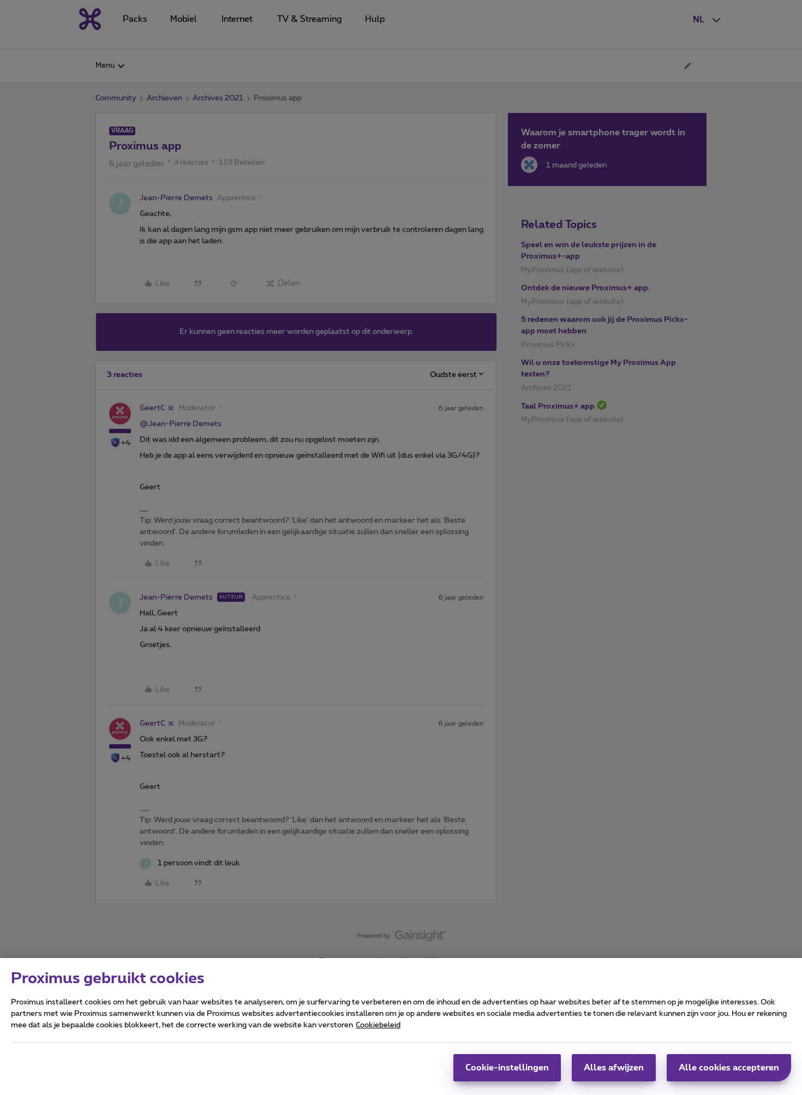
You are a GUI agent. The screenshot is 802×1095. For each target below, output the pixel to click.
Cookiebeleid (378, 1025)
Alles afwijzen (614, 1067)
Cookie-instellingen (507, 1067)
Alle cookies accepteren (729, 1067)
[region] (401, 1026)
